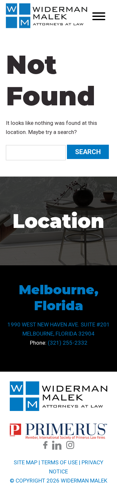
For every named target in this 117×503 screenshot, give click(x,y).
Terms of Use (59, 462)
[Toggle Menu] (98, 16)
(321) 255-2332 (67, 342)
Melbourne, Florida (58, 297)
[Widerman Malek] (46, 26)
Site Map (25, 462)
